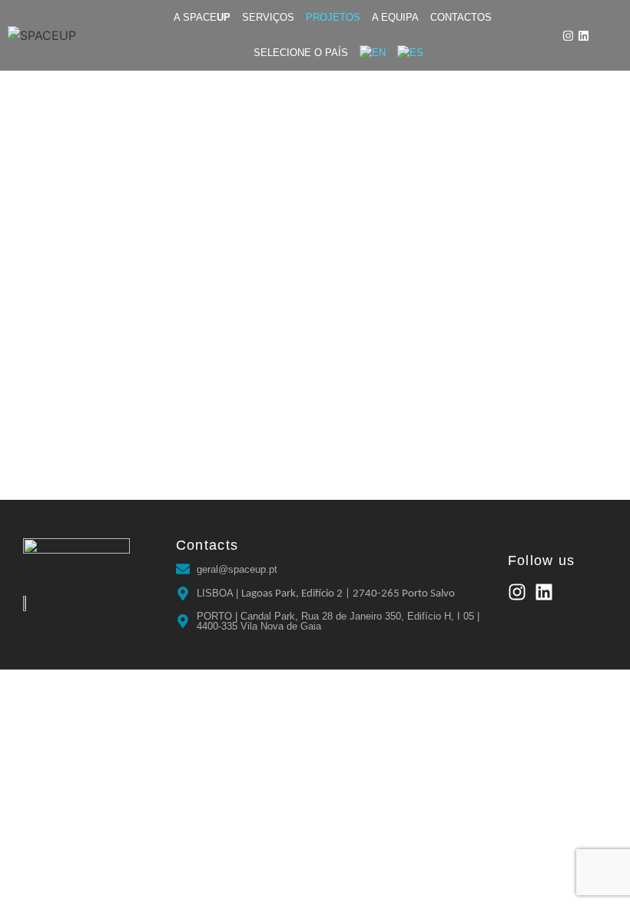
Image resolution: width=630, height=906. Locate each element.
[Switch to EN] (373, 53)
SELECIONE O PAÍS (301, 52)
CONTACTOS (461, 17)
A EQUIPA (395, 17)
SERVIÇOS (268, 17)
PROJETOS (333, 17)
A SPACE (202, 17)
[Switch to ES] (410, 53)
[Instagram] (568, 35)
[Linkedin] (583, 35)
